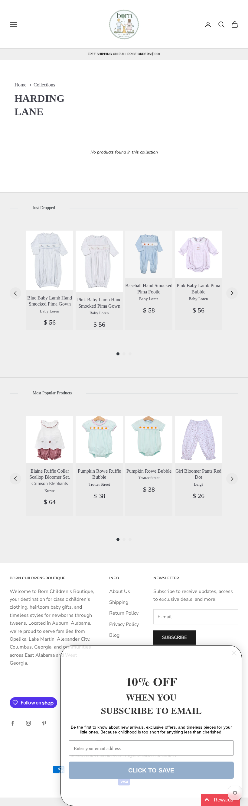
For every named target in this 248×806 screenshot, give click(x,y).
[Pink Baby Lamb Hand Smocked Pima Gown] (99, 261)
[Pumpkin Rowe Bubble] (148, 439)
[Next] (232, 293)
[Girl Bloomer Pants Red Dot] (198, 439)
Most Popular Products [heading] (52, 393)
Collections (44, 84)
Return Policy (124, 613)
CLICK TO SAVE (151, 770)
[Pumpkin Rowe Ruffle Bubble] (99, 439)
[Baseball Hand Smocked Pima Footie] (148, 254)
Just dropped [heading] (44, 208)
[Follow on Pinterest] (44, 723)
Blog (114, 635)
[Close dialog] (234, 653)
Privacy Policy (124, 624)
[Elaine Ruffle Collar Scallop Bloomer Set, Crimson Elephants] (49, 439)
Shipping (118, 602)
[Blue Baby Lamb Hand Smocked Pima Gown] (49, 260)
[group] (49, 280)
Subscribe (174, 637)
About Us (119, 591)
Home (20, 84)
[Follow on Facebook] (13, 723)
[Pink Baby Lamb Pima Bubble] (198, 254)
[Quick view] (65, 238)
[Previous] (15, 293)
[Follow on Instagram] (28, 723)
